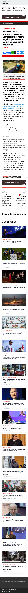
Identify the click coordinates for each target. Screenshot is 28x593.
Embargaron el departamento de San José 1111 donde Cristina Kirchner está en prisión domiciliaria (14, 473)
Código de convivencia (14, 176)
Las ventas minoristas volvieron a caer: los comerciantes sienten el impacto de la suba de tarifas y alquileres (14, 568)
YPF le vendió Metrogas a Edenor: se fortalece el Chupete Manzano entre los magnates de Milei (14, 520)
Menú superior (6, 1)
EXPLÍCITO (13, 589)
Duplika (9, 591)
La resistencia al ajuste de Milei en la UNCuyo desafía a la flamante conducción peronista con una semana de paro (14, 287)
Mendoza (5, 177)
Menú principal (8, 23)
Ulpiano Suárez (16, 177)
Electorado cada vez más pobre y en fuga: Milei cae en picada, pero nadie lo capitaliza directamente (14, 333)
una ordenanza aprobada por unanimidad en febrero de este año (13, 106)
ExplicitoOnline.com (14, 214)
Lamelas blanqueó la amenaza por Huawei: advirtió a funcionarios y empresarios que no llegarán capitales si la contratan (13, 405)
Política (10, 177)
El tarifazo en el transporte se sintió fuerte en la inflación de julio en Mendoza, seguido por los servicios (14, 381)
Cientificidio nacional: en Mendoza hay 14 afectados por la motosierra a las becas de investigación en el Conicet (13, 497)
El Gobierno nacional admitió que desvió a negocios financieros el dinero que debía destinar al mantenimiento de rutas (13, 544)
